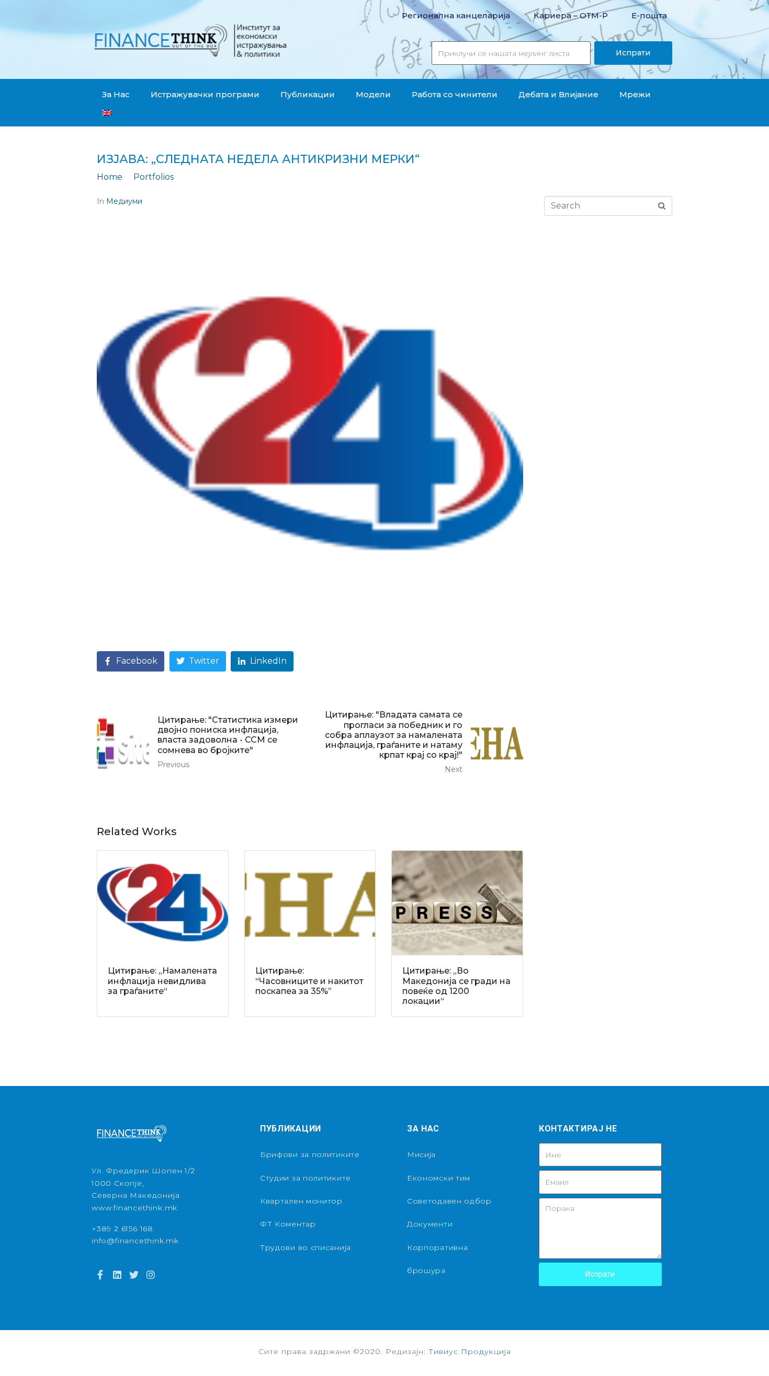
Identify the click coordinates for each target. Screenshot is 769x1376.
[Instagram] (150, 1274)
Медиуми (124, 201)
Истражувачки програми (205, 94)
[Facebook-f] (100, 1274)
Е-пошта (649, 15)
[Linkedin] (116, 1274)
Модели (373, 94)
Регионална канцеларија (456, 15)
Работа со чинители (454, 94)
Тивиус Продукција (469, 1351)
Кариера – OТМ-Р (571, 15)
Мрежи (635, 94)
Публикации (307, 94)
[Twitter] (134, 1274)
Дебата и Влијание (558, 94)
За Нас (116, 94)
